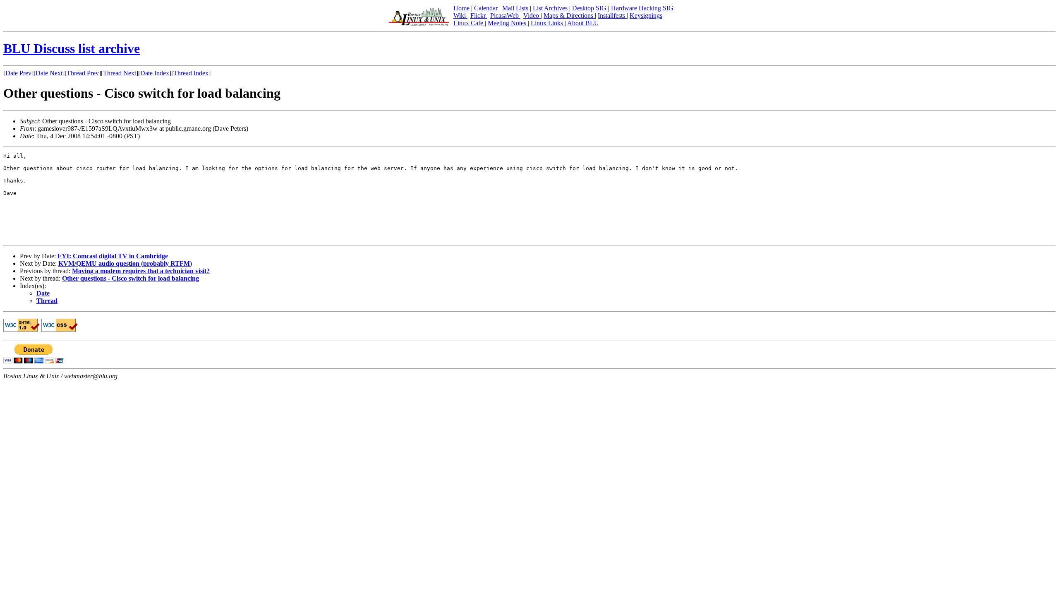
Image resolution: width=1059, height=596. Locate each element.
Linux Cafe (469, 22)
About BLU (583, 22)
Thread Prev (83, 73)
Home (462, 8)
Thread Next (119, 73)
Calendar (486, 8)
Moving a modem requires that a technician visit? (141, 270)
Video (532, 15)
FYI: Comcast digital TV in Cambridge (113, 256)
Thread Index (190, 73)
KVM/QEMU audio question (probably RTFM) (125, 263)
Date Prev (18, 73)
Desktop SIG (590, 8)
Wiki (460, 15)
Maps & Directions (569, 15)
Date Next (49, 73)
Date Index (154, 73)
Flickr (478, 15)
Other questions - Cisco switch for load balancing (130, 278)
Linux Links (548, 22)
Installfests (612, 15)
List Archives (551, 8)
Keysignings (646, 15)
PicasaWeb (505, 15)
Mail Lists (516, 8)
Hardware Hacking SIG (642, 8)
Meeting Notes (508, 22)
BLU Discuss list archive (71, 48)
